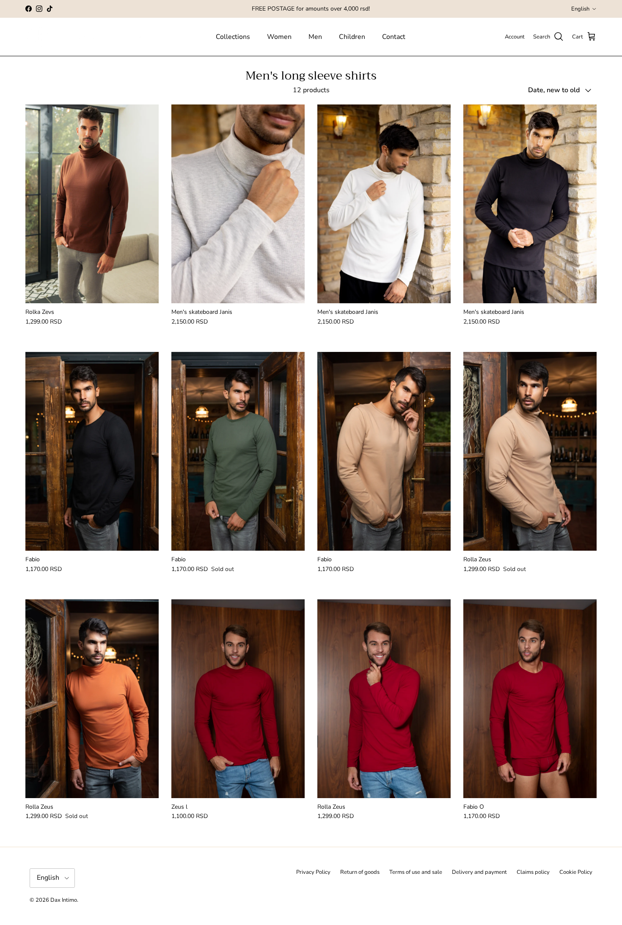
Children (352, 36)
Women (279, 36)
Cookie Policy (575, 872)
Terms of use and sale (415, 872)
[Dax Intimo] (92, 37)
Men (315, 36)
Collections (233, 36)
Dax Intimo (63, 900)
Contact (393, 36)
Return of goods (360, 872)
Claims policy (533, 872)
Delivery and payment (479, 872)
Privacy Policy (313, 872)
